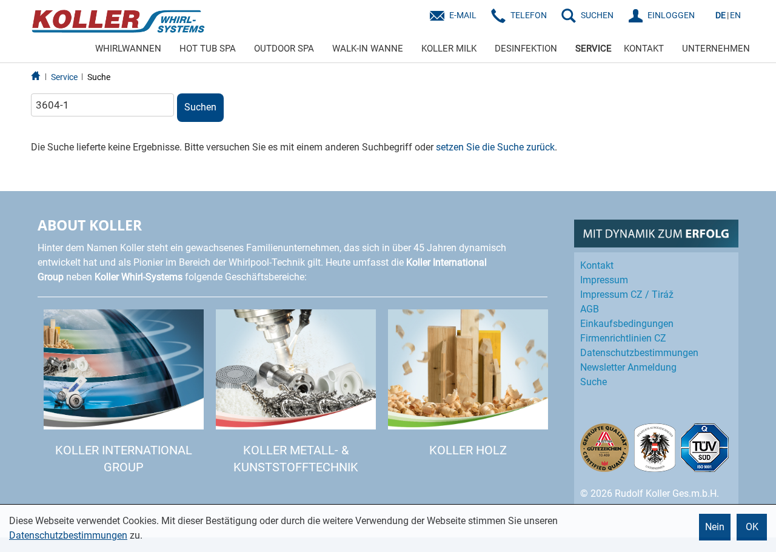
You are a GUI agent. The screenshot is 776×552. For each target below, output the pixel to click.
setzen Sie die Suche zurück (495, 147)
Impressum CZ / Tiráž (627, 294)
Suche (98, 77)
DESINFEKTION (526, 48)
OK (752, 527)
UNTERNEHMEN (716, 48)
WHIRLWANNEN (128, 48)
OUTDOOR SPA (284, 48)
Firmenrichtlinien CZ (623, 338)
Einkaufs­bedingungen (627, 323)
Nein (714, 527)
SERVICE (593, 48)
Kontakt (597, 265)
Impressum (604, 280)
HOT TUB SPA (207, 48)
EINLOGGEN (671, 15)
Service (64, 77)
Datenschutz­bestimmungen (639, 352)
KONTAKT (644, 48)
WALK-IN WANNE (367, 48)
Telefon (528, 15)
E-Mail (463, 15)
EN (735, 15)
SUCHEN (597, 15)
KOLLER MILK (449, 48)
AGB (589, 309)
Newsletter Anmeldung (628, 367)
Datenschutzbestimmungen (68, 535)
